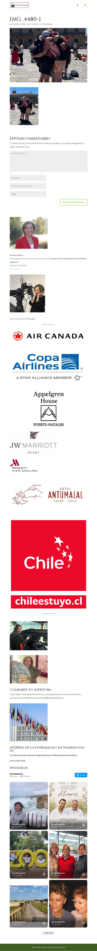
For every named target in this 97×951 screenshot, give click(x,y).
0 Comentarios (46, 24)
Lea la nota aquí (18, 760)
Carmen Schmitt (19, 24)
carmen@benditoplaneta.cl (51, 697)
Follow (82, 775)
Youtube (31, 319)
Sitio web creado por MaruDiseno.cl (48, 947)
